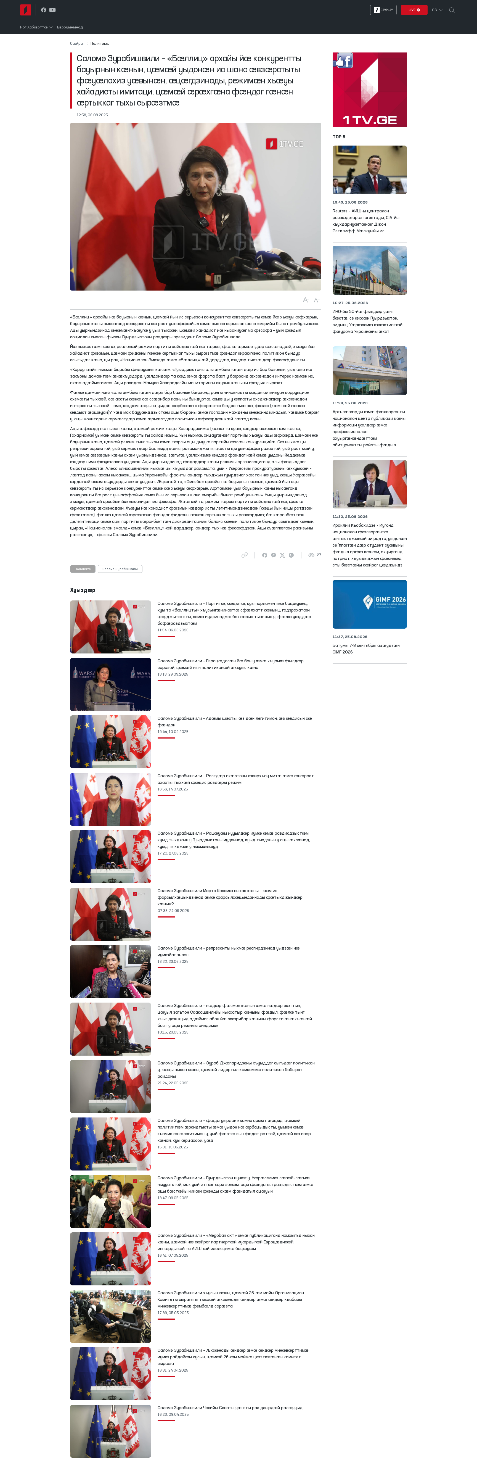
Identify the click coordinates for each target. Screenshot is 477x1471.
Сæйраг (77, 44)
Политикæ (83, 569)
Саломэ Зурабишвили (120, 569)
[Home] (25, 9)
